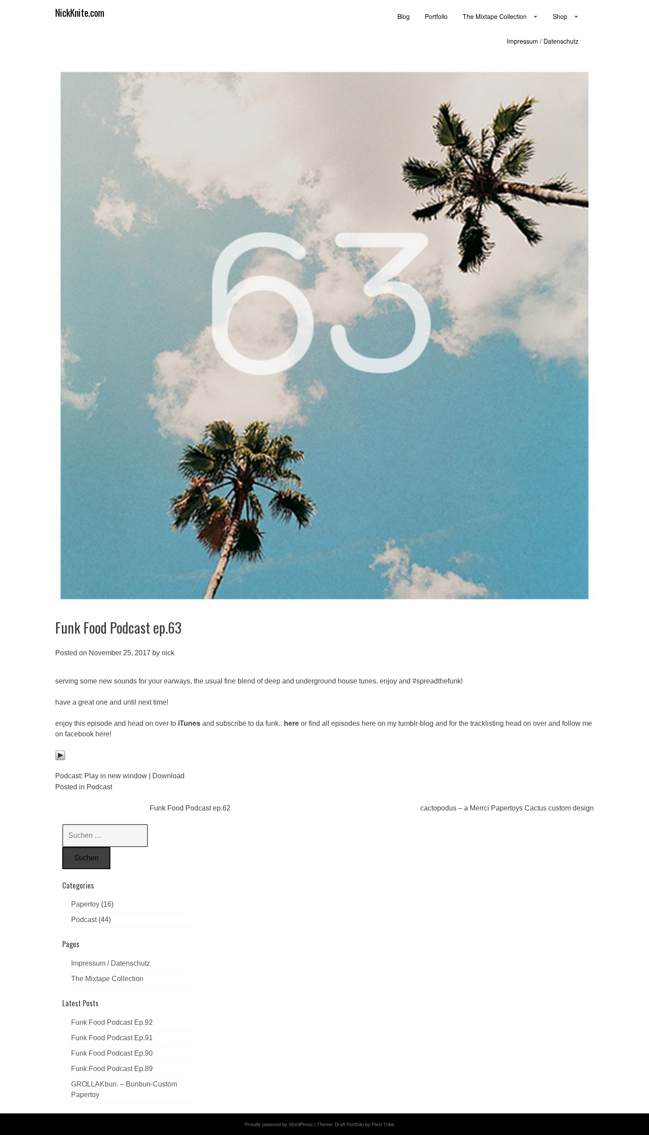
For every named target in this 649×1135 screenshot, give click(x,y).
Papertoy (85, 904)
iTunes (189, 723)
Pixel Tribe (383, 1124)
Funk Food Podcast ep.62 (190, 808)
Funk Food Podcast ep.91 (112, 1038)
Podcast (99, 787)
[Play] (60, 758)
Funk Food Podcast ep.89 (112, 1068)
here (291, 723)
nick (168, 653)
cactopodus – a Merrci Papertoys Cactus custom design (507, 808)
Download (168, 776)
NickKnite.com (79, 12)
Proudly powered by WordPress (279, 1124)
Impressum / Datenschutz (110, 963)
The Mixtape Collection (107, 978)
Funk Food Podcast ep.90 (112, 1053)
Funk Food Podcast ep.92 (112, 1022)
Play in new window (115, 776)
